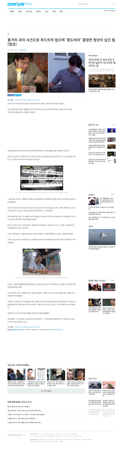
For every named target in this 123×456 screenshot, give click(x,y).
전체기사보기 (112, 436)
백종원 (25, 100)
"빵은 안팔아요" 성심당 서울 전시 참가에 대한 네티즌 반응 (24, 411)
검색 (113, 4)
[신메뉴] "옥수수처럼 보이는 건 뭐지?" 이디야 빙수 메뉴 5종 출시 (26, 415)
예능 (19, 100)
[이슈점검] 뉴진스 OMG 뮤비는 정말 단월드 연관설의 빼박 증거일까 (102, 213)
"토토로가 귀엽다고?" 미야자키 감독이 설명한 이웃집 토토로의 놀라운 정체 (108, 403)
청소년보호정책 (73, 434)
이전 (113, 125)
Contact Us (59, 434)
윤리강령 (65, 434)
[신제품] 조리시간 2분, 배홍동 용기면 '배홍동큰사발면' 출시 (24, 422)
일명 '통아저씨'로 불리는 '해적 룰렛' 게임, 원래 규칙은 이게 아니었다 (95, 403)
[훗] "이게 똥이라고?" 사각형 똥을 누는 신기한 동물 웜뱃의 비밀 (102, 218)
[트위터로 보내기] (17, 95)
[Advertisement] (61, 24)
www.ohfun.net (17, 330)
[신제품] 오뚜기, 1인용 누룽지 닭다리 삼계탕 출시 (21, 419)
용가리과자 (37, 100)
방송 (32, 100)
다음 (115, 125)
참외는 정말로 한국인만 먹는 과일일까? (18, 407)
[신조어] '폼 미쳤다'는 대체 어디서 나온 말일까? (101, 208)
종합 (16, 100)
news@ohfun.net (57, 330)
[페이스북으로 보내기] (10, 95)
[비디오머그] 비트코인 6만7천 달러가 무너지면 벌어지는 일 (102, 63)
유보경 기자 (22, 50)
